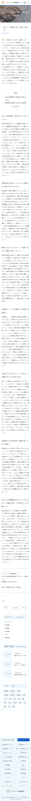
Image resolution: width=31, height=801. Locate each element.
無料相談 (7, 637)
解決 (5, 706)
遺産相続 (12, 691)
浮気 (9, 706)
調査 (23, 699)
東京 (10, 699)
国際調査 (6, 691)
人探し (3, 601)
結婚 (24, 695)
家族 (5, 702)
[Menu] (28, 2)
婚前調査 (7, 628)
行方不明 (15, 702)
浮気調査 (7, 625)
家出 (14, 706)
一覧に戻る (15, 608)
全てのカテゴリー (9, 622)
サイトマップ (23, 786)
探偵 (15, 699)
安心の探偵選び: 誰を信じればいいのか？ (16, 98)
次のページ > (25, 607)
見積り (20, 702)
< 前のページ (6, 607)
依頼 (19, 699)
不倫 (9, 702)
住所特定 (19, 691)
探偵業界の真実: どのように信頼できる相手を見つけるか (16, 104)
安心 (25, 702)
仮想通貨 (12, 695)
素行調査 (7, 631)
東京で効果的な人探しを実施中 (11, 587)
